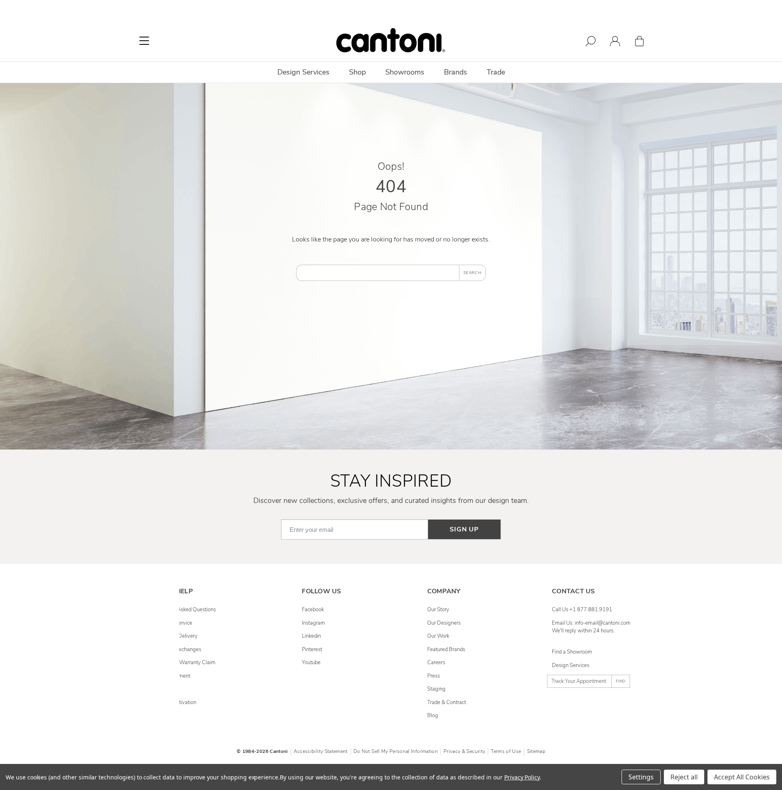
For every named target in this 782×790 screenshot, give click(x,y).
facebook (313, 609)
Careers (436, 662)
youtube (311, 662)
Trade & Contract (446, 702)
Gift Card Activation (174, 702)
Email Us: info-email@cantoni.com (591, 623)
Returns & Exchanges (176, 649)
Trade (496, 72)
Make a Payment (171, 676)
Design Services (570, 665)
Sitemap (536, 751)
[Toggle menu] (144, 40)
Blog (432, 715)
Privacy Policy (522, 777)
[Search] (590, 42)
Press (433, 676)
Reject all (684, 776)
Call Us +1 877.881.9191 (582, 609)
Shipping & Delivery (175, 636)
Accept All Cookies (742, 776)
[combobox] (377, 273)
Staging (436, 689)
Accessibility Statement (321, 751)
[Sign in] (615, 42)
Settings (641, 776)
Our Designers (444, 623)
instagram (313, 623)
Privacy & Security (464, 751)
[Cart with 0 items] (639, 42)
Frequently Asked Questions (184, 609)
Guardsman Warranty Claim (183, 662)
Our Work (438, 636)
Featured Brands (446, 649)
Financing (163, 689)
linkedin (311, 636)
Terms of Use (506, 751)
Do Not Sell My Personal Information (396, 751)
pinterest (312, 649)
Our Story (438, 609)
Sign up (464, 529)
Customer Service (172, 623)
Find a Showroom (572, 652)
